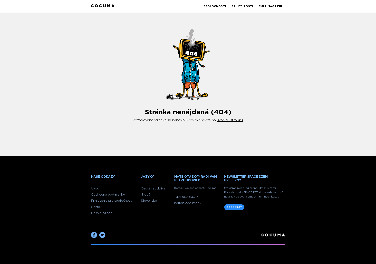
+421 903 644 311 (187, 196)
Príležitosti (242, 6)
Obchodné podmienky (108, 194)
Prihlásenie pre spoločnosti (111, 200)
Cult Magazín (270, 6)
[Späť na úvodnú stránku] (103, 6)
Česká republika (153, 188)
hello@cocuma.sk (187, 203)
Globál (146, 194)
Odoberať (234, 207)
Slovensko (149, 200)
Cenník (96, 206)
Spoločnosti (214, 6)
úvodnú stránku (230, 120)
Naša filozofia (101, 213)
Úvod (95, 188)
